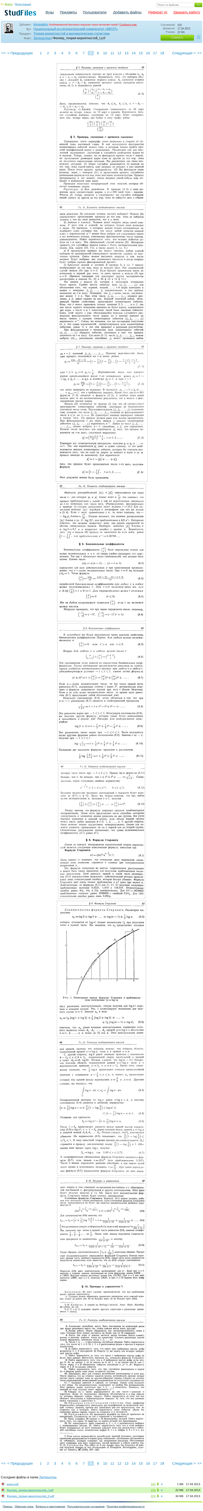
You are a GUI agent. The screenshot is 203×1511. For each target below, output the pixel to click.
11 (112, 53)
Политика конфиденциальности (126, 1506)
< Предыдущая (20, 53)
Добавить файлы (127, 12)
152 (153, 1484)
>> (199, 53)
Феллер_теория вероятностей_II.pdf (30, 1496)
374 (153, 1496)
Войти (8, 4)
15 (141, 53)
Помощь (8, 1506)
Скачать (177, 37)
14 (134, 53)
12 (119, 53)
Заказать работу (186, 12)
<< (3, 53)
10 (105, 53)
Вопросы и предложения (50, 1506)
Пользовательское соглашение (86, 1506)
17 (155, 53)
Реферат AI (157, 12)
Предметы (68, 12)
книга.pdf (12, 1484)
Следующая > (184, 53)
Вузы (50, 12)
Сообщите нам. (128, 24)
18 (162, 53)
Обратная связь (24, 1506)
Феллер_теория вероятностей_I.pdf (30, 1490)
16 (148, 53)
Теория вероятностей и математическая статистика (72, 33)
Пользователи (94, 12)
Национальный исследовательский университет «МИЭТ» (76, 29)
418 (153, 1490)
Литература (42, 38)
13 (126, 53)
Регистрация (23, 4)
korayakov (41, 24)
